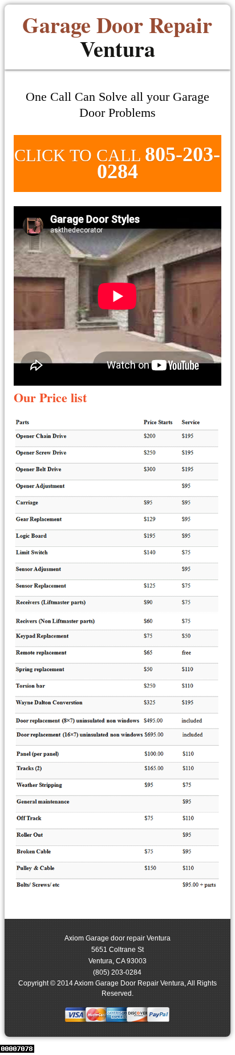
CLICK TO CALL (117, 163)
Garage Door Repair (117, 37)
